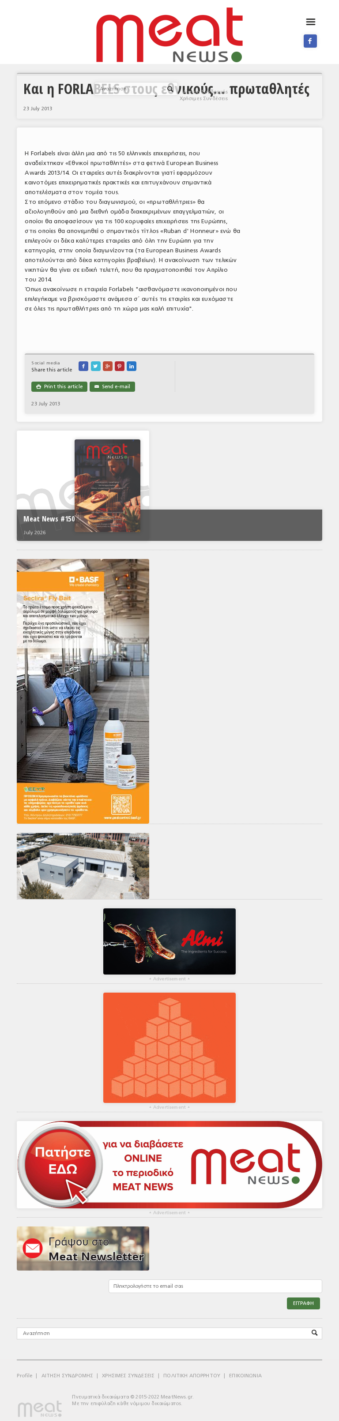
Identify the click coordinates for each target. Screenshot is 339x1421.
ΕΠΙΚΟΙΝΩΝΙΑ (245, 1376)
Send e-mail (112, 387)
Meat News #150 (48, 519)
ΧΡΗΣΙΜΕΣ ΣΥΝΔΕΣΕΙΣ (128, 1376)
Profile (24, 1376)
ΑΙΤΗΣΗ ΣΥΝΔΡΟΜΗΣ (67, 1376)
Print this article (59, 387)
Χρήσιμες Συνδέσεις (204, 98)
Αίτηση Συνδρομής (205, 92)
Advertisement (169, 979)
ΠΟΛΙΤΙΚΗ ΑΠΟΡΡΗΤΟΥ (191, 1376)
